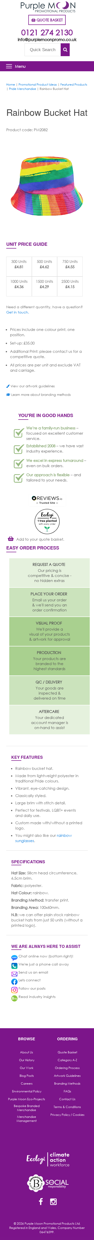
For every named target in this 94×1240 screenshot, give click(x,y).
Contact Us (67, 1099)
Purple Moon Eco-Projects (26, 1099)
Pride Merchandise (22, 89)
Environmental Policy (26, 1091)
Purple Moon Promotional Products (48, 6)
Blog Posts (27, 1076)
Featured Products (73, 84)
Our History (26, 1060)
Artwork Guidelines (67, 1076)
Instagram (53, 1202)
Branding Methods (67, 1084)
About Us (26, 1052)
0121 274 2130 (47, 32)
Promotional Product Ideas (38, 84)
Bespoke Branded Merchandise (27, 1108)
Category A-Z (67, 1060)
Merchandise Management (27, 1119)
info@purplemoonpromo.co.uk (47, 39)
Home (10, 84)
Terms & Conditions (67, 1107)
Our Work (26, 1068)
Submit (65, 49)
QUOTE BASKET (49, 19)
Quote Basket (67, 1052)
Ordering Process (67, 1068)
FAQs (67, 1091)
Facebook (40, 1202)
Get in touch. (17, 312)
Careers (27, 1084)
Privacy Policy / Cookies (67, 1115)
